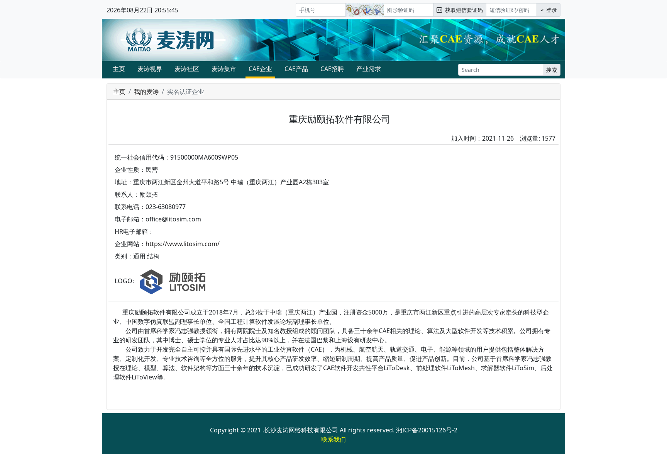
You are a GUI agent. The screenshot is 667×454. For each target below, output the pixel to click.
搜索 (551, 69)
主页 (119, 69)
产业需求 (368, 69)
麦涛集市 (224, 69)
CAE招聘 (332, 69)
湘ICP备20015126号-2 (426, 430)
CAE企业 (260, 69)
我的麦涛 (146, 91)
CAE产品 (296, 69)
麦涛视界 (149, 69)
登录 (551, 10)
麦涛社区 (186, 69)
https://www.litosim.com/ (183, 244)
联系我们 (333, 439)
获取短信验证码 (462, 10)
